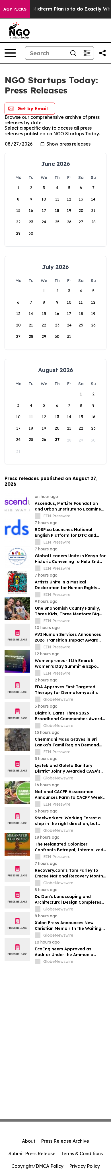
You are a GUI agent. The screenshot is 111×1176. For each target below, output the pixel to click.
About (28, 1141)
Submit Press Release (32, 1153)
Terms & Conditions (82, 1153)
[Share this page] (102, 53)
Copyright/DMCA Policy (37, 1166)
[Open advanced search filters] (87, 53)
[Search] (73, 53)
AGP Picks (14, 9)
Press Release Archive (65, 1141)
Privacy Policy (84, 1166)
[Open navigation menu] (10, 53)
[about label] (37, 516)
